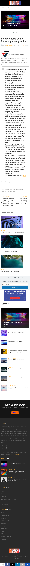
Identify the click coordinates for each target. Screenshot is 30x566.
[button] (15, 278)
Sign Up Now (15, 287)
